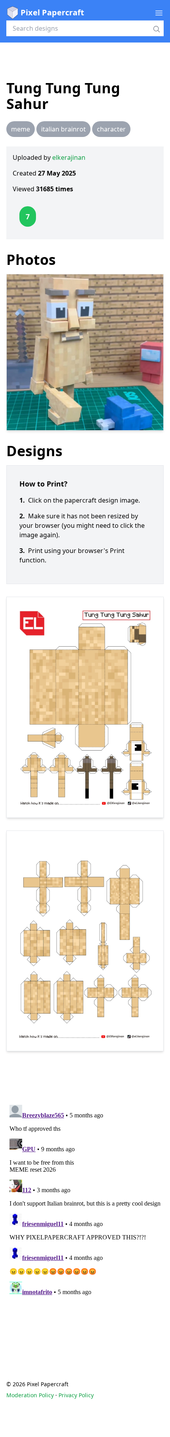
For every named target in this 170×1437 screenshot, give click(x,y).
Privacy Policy (76, 1395)
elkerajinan (68, 157)
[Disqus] (85, 1200)
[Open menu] (159, 12)
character (111, 129)
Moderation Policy (30, 1395)
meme (20, 129)
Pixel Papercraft (52, 12)
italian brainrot (63, 129)
